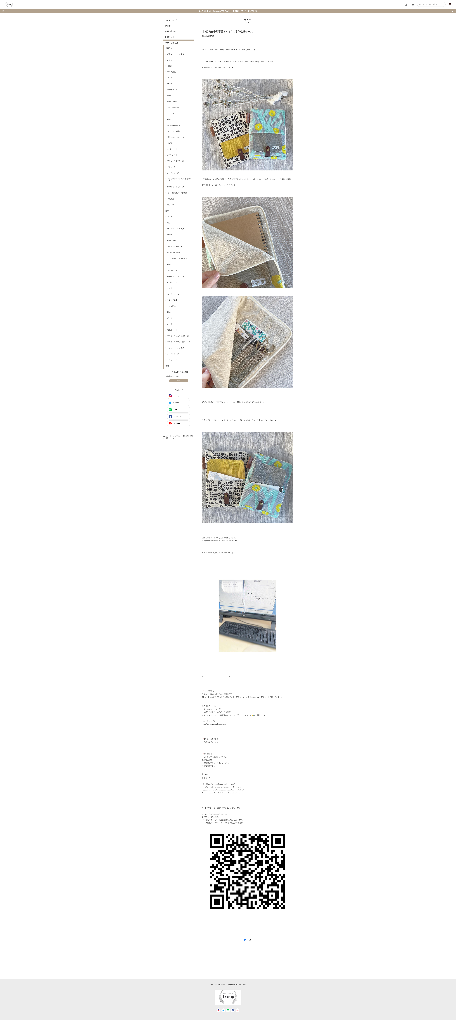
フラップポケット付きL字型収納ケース (179, 180)
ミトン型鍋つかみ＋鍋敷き (177, 193)
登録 (178, 380)
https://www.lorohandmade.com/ (214, 724)
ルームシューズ (173, 173)
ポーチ (169, 84)
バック (169, 324)
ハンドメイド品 (171, 300)
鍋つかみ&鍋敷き (173, 125)
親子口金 (170, 205)
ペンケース (171, 167)
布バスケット (172, 149)
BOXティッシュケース (175, 187)
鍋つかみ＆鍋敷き (174, 252)
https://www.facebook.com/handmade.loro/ (228, 790)
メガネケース (172, 143)
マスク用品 (171, 72)
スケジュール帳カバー (175, 131)
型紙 (167, 211)
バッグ (169, 78)
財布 (169, 119)
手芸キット (170, 48)
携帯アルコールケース (175, 137)
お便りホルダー (173, 155)
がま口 (169, 60)
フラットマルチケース (175, 161)
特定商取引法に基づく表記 (237, 985)
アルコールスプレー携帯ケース (179, 342)
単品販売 (170, 199)
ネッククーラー (173, 107)
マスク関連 (171, 306)
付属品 (169, 66)
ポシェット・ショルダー (176, 54)
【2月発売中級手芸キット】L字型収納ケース (227, 31)
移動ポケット (172, 90)
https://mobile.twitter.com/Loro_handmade (225, 793)
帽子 (169, 96)
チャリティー (172, 360)
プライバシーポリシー (217, 985)
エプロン (170, 113)
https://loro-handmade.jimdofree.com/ (220, 784)
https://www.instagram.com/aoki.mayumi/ (226, 787)
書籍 (167, 366)
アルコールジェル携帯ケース (178, 336)
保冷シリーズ (172, 101)
